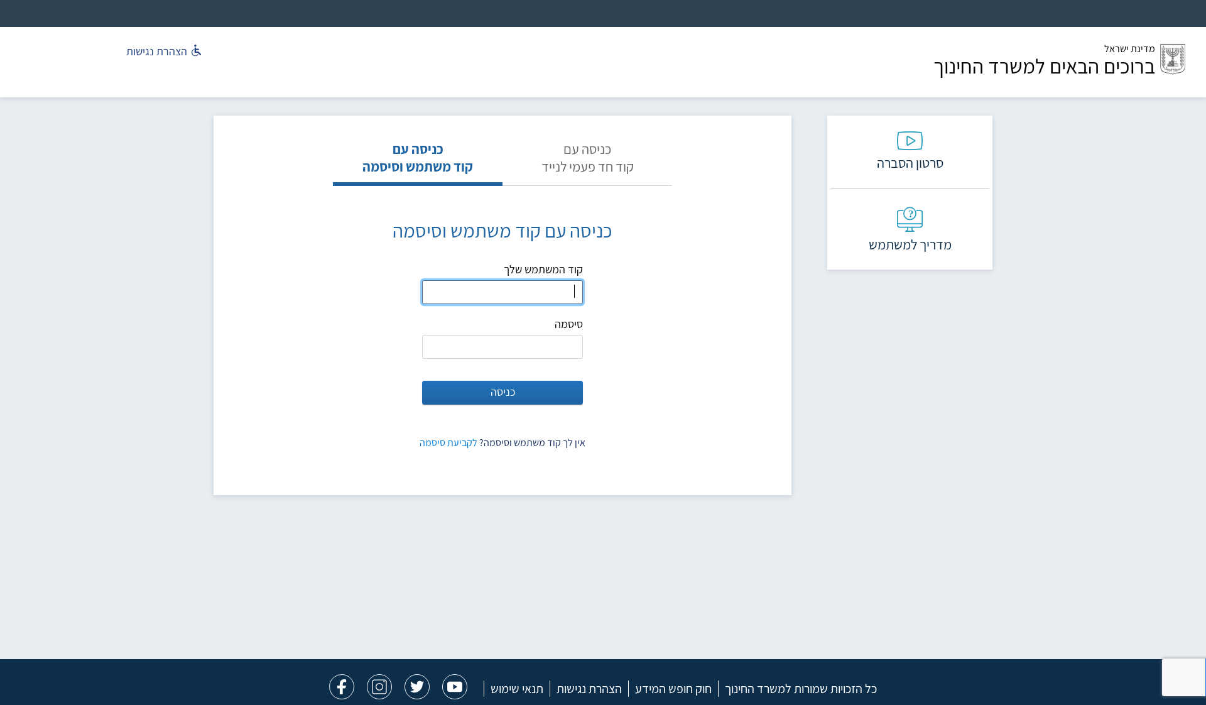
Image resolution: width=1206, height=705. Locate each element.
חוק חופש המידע (673, 688)
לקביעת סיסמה (448, 442)
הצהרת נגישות (589, 688)
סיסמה (569, 324)
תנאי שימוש (517, 688)
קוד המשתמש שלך (543, 269)
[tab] (587, 163)
